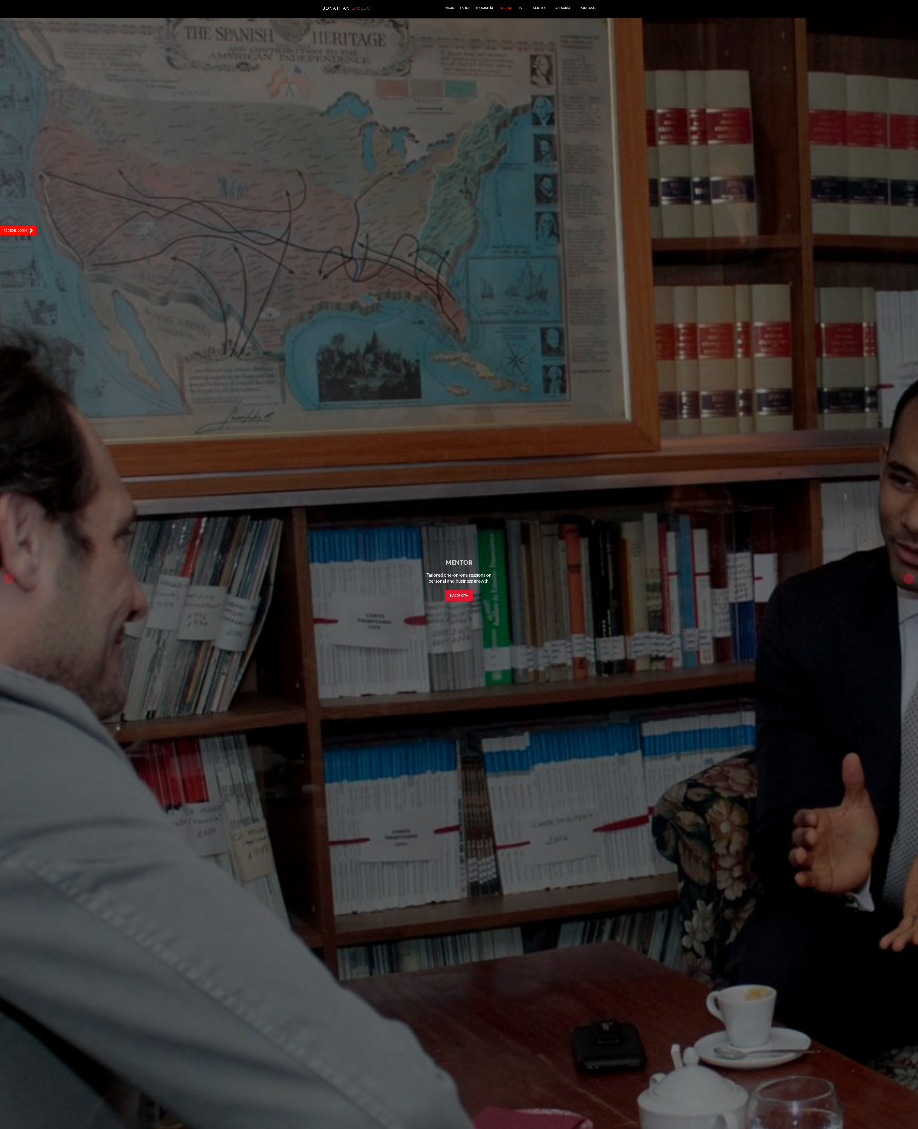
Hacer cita (459, 595)
